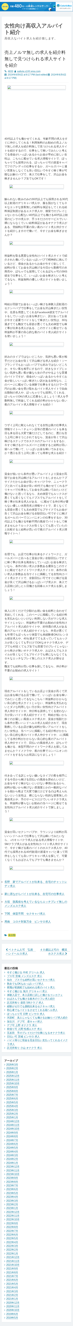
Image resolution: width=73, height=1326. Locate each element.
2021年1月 (12, 1298)
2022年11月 (12, 1215)
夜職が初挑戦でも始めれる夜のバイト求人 (31, 987)
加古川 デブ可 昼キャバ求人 (24, 1021)
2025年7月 (12, 1094)
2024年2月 (12, 1159)
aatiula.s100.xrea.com (28, 71)
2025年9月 (12, 1087)
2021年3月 (12, 1291)
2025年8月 (12, 1091)
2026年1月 (12, 1072)
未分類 (11, 935)
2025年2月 (12, 1113)
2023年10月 (12, 1174)
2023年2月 (12, 1204)
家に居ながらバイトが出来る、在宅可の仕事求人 (34, 894)
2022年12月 (12, 1212)
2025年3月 (12, 1110)
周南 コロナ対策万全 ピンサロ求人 (27, 921)
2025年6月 (12, 1098)
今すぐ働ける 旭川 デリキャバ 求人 (27, 991)
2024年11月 (12, 1125)
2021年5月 (12, 1283)
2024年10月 (12, 1128)
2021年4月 (12, 1287)
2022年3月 (12, 1245)
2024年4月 (12, 1151)
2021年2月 (12, 1295)
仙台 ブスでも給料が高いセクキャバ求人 (31, 979)
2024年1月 (12, 1162)
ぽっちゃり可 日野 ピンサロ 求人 (26, 1013)
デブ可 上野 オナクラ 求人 (22, 1025)
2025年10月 (12, 1083)
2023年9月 (12, 1177)
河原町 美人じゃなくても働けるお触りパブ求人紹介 (37, 1017)
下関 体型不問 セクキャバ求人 (24, 913)
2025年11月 (12, 1079)
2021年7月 (12, 1276)
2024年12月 (12, 1121)
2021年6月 (12, 1279)
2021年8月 (12, 1272)
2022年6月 (12, 1234)
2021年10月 (12, 1264)
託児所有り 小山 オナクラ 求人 (24, 1047)
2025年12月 (12, 1075)
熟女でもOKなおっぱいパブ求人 (25, 983)
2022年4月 (12, 1242)
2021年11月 (12, 1261)
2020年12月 (12, 1302)
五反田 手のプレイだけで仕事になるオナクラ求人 (36, 1032)
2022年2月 (12, 1249)
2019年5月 (12, 1317)
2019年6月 (12, 1314)
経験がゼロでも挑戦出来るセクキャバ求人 (31, 1006)
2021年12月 (12, 1257)
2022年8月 (12, 1227)
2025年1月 (12, 1117)
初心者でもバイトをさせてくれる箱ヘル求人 (32, 1010)
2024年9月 (12, 1132)
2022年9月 (12, 1223)
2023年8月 (12, 1181)
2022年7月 (12, 1230)
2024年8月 (12, 1136)
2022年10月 (12, 1219)
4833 (10, 71)
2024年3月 (12, 1155)
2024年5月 (12, 1147)
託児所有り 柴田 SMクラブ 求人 (25, 1002)
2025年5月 (12, 1102)
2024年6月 (12, 1144)
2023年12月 (12, 1166)
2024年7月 (12, 1140)
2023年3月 (12, 1200)
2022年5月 (12, 1238)
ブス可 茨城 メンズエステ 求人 (24, 976)
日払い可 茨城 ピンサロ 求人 (23, 1036)
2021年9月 (12, 1268)
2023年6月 (12, 1189)
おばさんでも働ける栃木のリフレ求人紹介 (31, 998)
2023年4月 (12, 1196)
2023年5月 (12, 1193)
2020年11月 (12, 1306)
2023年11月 (12, 1170)
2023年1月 (12, 1208)
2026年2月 (12, 1068)
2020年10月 (12, 1310)
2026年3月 (12, 1064)
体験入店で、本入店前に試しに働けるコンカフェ (35, 995)
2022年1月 (12, 1253)
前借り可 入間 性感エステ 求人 (24, 1028)
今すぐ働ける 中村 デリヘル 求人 (26, 972)
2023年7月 (12, 1185)
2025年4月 (12, 1106)
